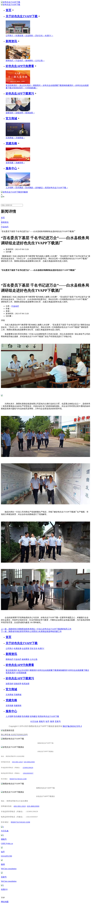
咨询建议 (40, 188)
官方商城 (11, 118)
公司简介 (11, 36)
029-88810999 (29, 762)
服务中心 (11, 168)
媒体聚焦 (30, 61)
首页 (8, 10)
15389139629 (28, 767)
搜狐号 (42, 721)
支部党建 (11, 163)
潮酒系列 (38, 85)
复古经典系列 (12, 85)
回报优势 (20, 113)
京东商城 (11, 138)
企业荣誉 (30, 36)
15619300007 (28, 773)
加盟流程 (11, 113)
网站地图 (5, 902)
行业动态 (20, 61)
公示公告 (40, 61)
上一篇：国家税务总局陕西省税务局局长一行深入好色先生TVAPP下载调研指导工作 (36, 629)
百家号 (58, 721)
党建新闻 (20, 163)
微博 (52, 721)
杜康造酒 (20, 36)
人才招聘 (11, 188)
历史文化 (40, 36)
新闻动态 (11, 61)
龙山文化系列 (26, 85)
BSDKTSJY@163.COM (18, 779)
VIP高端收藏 (31, 88)
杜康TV (49, 36)
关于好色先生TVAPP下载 (22, 16)
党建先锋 (11, 143)
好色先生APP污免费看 (20, 66)
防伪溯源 (20, 188)
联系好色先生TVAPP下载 (56, 188)
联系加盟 (30, 113)
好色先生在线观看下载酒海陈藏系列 (59, 85)
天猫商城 (20, 138)
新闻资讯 (11, 41)
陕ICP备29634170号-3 (72, 726)
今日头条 (34, 721)
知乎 (48, 721)
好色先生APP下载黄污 (20, 93)
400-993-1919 (17, 762)
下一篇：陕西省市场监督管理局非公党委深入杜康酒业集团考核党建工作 (31, 631)
